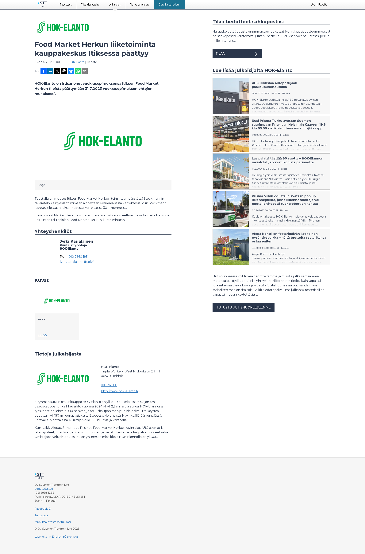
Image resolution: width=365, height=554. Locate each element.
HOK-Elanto (76, 62)
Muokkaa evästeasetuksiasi (53, 522)
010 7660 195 (78, 256)
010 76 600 (109, 385)
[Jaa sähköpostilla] (85, 71)
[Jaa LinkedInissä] (50, 71)
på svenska (70, 536)
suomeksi (41, 536)
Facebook (41, 508)
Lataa (42, 335)
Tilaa (220, 53)
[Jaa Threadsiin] (64, 71)
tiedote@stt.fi (44, 488)
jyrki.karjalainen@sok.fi (77, 262)
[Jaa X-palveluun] (57, 71)
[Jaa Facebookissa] (43, 71)
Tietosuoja (41, 515)
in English (55, 536)
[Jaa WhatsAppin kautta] (78, 71)
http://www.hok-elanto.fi (119, 391)
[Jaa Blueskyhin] (71, 71)
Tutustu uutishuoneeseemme (243, 307)
